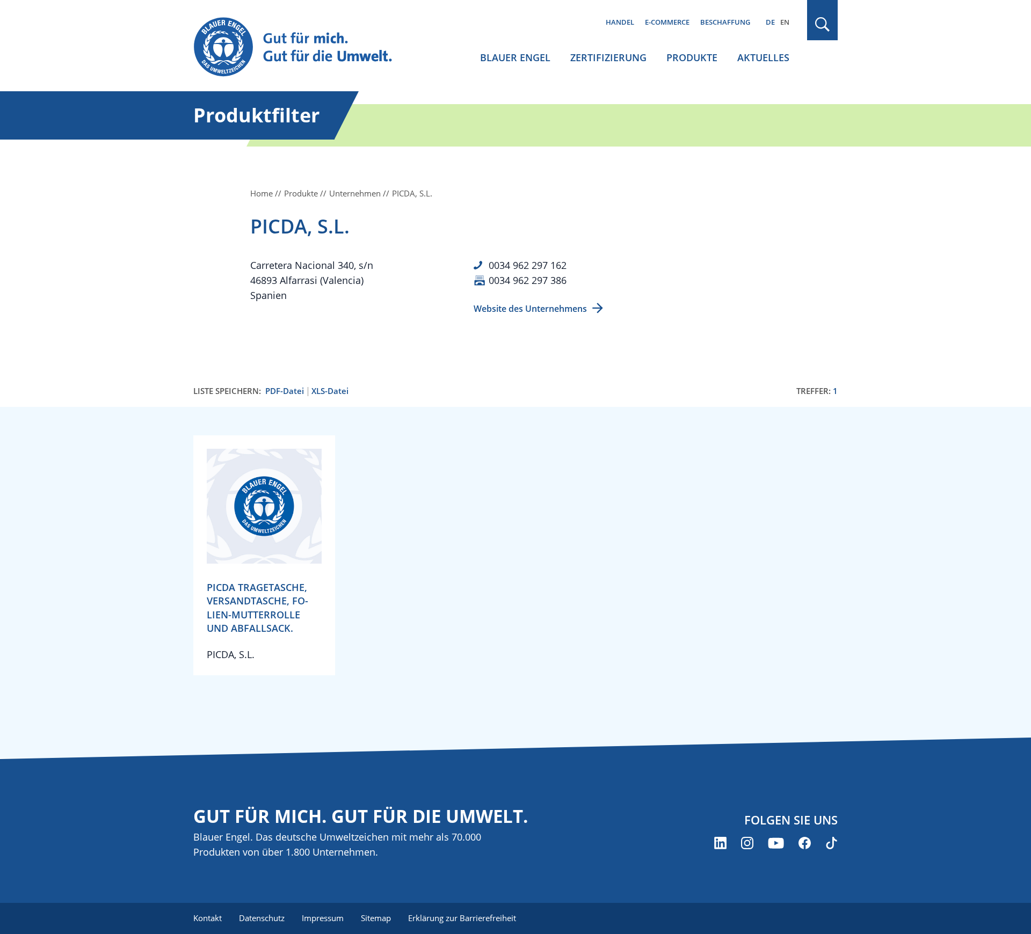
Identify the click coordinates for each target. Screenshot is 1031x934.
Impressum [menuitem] (323, 918)
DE (770, 22)
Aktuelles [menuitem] (763, 57)
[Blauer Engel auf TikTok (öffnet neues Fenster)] (831, 843)
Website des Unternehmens (530, 309)
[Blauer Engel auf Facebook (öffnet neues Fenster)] (804, 843)
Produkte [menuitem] (691, 57)
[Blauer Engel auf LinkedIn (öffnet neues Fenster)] (720, 843)
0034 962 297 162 (528, 265)
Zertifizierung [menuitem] (608, 57)
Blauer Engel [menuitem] (515, 57)
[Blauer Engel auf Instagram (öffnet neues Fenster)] (747, 843)
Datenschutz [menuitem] (262, 918)
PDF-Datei (284, 391)
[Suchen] (822, 24)
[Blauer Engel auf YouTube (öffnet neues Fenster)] (776, 843)
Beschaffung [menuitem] (725, 22)
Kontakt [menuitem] (207, 918)
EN (784, 22)
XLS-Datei (329, 391)
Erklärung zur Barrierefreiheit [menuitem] (462, 918)
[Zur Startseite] (302, 47)
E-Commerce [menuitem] (667, 22)
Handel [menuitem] (620, 22)
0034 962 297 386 (528, 280)
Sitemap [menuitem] (376, 918)
